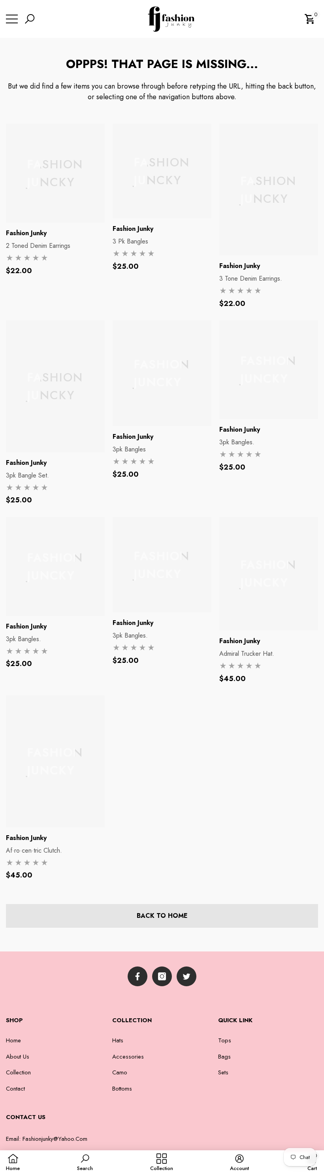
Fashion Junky (26, 233)
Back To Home (162, 915)
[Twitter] (186, 976)
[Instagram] (162, 976)
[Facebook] (137, 976)
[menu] (12, 19)
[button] (31, 19)
